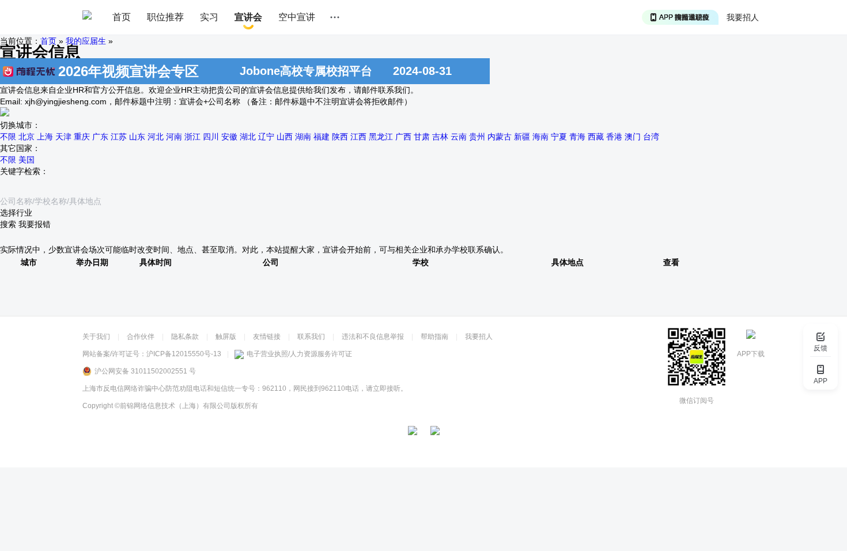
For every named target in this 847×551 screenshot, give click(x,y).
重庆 (82, 136)
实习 (209, 17)
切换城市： (20, 125)
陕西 (340, 136)
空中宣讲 (296, 17)
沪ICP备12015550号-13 (183, 354)
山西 (285, 136)
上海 (45, 136)
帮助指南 (434, 337)
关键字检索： (24, 171)
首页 (121, 17)
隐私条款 (185, 337)
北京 (26, 136)
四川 (211, 136)
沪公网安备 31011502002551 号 (145, 371)
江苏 (119, 136)
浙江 (192, 136)
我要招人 (743, 17)
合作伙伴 (140, 337)
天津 (63, 136)
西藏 (596, 136)
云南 (459, 136)
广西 (403, 136)
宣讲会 (248, 17)
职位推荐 (165, 17)
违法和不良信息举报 (373, 337)
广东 (100, 136)
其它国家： (20, 148)
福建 (321, 136)
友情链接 (267, 337)
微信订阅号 (696, 401)
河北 (156, 136)
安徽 (229, 136)
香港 (614, 136)
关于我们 (96, 337)
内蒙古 (499, 136)
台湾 (651, 136)
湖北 (248, 136)
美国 (26, 159)
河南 (174, 136)
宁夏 (559, 136)
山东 (137, 136)
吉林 (440, 136)
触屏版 (225, 337)
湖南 (303, 136)
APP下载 (751, 354)
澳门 (633, 136)
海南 (540, 136)
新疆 (522, 136)
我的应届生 (86, 41)
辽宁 (266, 136)
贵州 (477, 136)
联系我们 (311, 337)
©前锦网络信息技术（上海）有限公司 (172, 406)
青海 (577, 136)
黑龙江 (381, 136)
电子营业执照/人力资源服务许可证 (299, 354)
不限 (8, 136)
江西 (358, 136)
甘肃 (422, 136)
